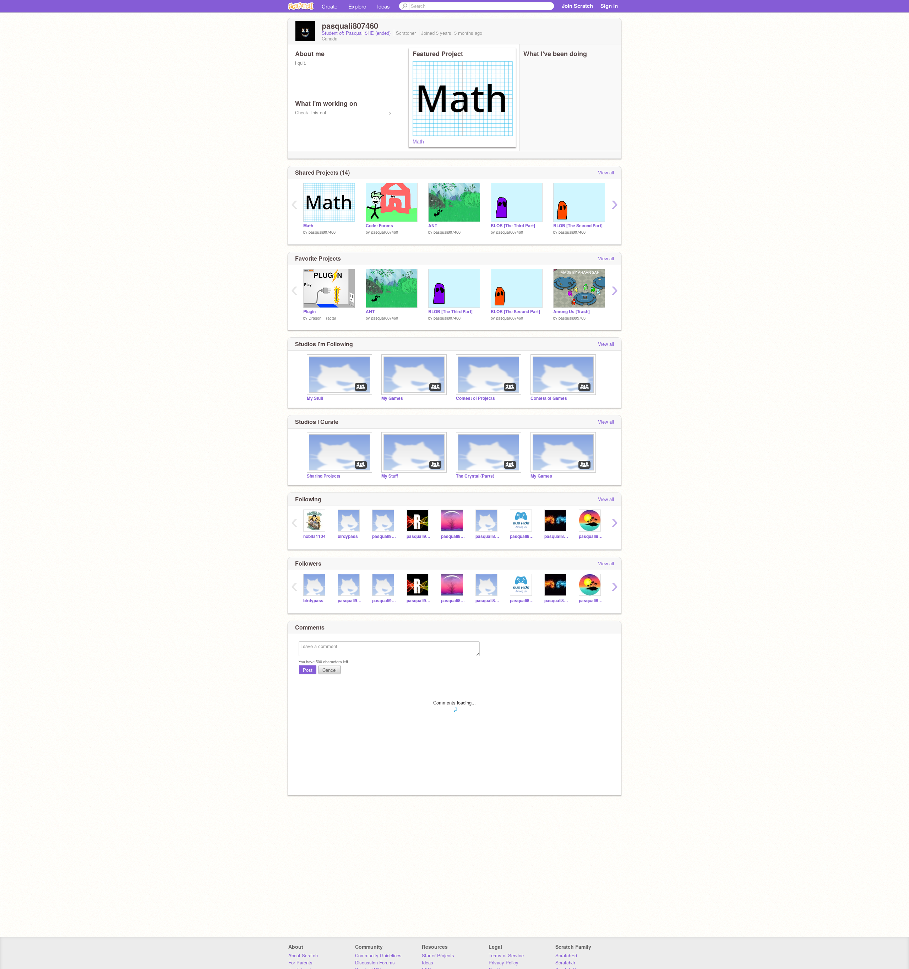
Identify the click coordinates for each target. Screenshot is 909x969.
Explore (357, 6)
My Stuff (315, 398)
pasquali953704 (418, 536)
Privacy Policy (503, 962)
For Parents (300, 962)
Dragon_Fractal (322, 318)
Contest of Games (548, 398)
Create (329, 6)
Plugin (309, 312)
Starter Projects (438, 955)
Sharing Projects (324, 476)
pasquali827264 (522, 536)
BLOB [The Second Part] (578, 226)
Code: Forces (379, 226)
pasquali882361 (591, 536)
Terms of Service (506, 955)
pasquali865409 (487, 536)
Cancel (329, 669)
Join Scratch (577, 6)
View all (606, 172)
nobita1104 (314, 536)
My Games (392, 398)
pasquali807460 (322, 232)
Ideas (383, 6)
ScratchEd (566, 955)
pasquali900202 (349, 601)
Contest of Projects (475, 398)
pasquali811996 (453, 536)
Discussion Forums (375, 962)
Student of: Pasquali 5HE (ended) (357, 32)
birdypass (348, 536)
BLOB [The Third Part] (513, 226)
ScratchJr (565, 962)
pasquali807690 (556, 536)
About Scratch (303, 955)
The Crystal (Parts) (475, 476)
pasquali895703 (572, 318)
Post (307, 669)
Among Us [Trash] (571, 312)
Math (418, 141)
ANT (432, 226)
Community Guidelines (378, 955)
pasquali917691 (384, 536)
